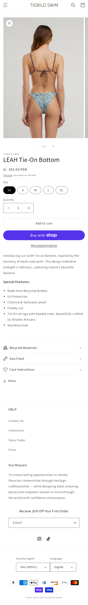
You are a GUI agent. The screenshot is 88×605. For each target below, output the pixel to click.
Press (12, 450)
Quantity (8, 199)
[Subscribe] (74, 523)
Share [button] (12, 381)
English (58, 567)
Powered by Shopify (53, 597)
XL (61, 190)
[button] (5, 5)
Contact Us (16, 421)
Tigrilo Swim (38, 597)
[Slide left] (34, 146)
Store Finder (17, 440)
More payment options (44, 245)
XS (9, 190)
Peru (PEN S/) (29, 567)
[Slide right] (53, 146)
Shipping (7, 175)
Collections (16, 430)
